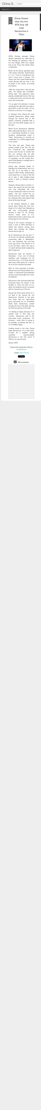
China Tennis (24, 353)
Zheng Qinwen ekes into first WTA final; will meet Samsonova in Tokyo (21, 26)
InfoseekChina (21, 349)
